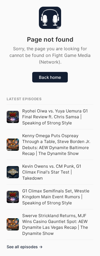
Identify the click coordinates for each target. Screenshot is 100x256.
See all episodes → (25, 246)
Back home (50, 77)
